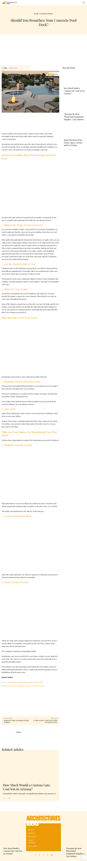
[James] (9, 736)
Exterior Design (46, 14)
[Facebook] (49, 68)
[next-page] (9, 798)
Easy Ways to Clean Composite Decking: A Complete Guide (23, 686)
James (5, 68)
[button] (83, 2)
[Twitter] (47, 855)
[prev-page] (4, 798)
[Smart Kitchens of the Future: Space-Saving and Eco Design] (74, 130)
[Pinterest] (53, 68)
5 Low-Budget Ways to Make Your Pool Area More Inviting (23, 682)
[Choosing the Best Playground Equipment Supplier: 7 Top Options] (74, 104)
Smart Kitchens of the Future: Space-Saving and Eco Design (73, 143)
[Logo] (7, 2)
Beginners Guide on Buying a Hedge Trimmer (16, 721)
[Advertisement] (43, 52)
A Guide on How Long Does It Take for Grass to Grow (45, 721)
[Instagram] (39, 855)
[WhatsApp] (57, 68)
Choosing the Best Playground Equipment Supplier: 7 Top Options (74, 117)
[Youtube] (51, 855)
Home (36, 14)
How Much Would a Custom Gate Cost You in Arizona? (26, 787)
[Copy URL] (45, 68)
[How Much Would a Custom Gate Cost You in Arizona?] (30, 767)
